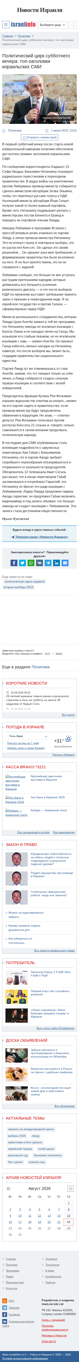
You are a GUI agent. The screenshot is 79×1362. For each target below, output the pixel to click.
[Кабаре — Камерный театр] (16, 813)
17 (20, 1222)
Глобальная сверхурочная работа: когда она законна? (49, 893)
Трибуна (50, 1282)
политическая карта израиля (25, 581)
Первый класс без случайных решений (50, 993)
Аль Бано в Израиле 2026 (48, 797)
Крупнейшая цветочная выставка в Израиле (46, 778)
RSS (11, 1300)
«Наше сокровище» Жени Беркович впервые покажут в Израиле (50, 1013)
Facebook (14, 1314)
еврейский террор (20, 1148)
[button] (18, 24)
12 (39, 1215)
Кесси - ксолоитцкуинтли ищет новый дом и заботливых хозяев (51, 1091)
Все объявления (64, 1106)
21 (59, 1222)
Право (9, 1276)
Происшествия (15, 1282)
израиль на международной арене (31, 1129)
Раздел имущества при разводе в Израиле (52, 874)
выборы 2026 (17, 1135)
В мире (49, 1270)
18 (29, 1222)
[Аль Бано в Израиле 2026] (16, 800)
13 (49, 1215)
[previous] (8, 1189)
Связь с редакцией (53, 1319)
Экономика (12, 1270)
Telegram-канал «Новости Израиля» (41, 537)
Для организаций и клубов (33, 832)
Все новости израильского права (54, 950)
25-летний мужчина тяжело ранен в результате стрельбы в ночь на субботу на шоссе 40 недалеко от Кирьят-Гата (37, 700)
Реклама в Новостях (54, 1335)
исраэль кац (37, 1162)
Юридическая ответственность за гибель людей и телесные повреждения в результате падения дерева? (51, 859)
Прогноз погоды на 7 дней (23, 743)
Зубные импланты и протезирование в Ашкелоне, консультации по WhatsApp (50, 1053)
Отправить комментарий (41, 137)
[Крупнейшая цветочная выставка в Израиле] (16, 783)
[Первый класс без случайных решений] (16, 997)
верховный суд (18, 1155)
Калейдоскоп (53, 1276)
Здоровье (51, 1258)
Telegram (14, 1307)
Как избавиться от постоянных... (20, 940)
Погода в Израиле (63, 754)
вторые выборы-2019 (18, 587)
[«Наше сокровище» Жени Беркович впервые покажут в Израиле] (16, 1015)
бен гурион (15, 1162)
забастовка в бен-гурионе (25, 1142)
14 (59, 1215)
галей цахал (46, 1148)
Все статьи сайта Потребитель (56, 1028)
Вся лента (68, 714)
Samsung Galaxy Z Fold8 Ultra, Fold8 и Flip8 (51, 974)
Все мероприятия (64, 832)
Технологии (52, 1264)
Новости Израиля (39, 9)
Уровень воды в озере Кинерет (26, 748)
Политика (14, 130)
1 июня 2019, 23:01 (63, 130)
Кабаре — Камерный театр (49, 810)
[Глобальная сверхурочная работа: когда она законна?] (16, 897)
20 (49, 1222)
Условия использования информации (25, 1358)
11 (29, 1215)
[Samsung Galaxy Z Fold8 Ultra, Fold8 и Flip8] (16, 978)
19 (39, 1222)
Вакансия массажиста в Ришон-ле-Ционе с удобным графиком (52, 1070)
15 (68, 1215)
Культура (11, 1288)
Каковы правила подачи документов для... (24, 927)
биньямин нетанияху (48, 1155)
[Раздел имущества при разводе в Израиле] (16, 878)
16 (10, 1222)
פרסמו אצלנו (49, 1341)
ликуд (35, 1135)
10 (20, 1215)
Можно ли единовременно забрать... (26, 914)
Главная (11, 1258)
